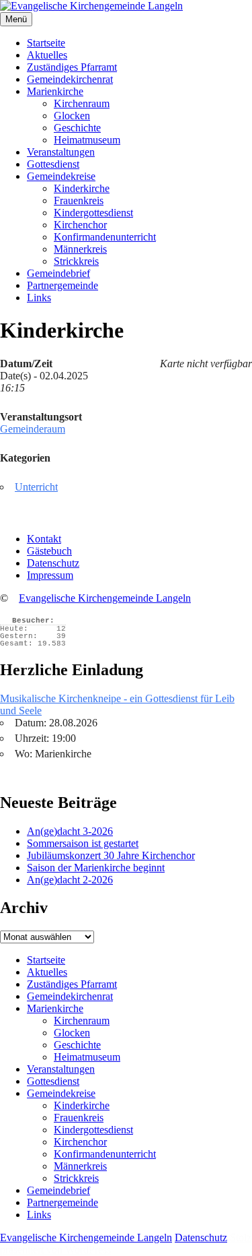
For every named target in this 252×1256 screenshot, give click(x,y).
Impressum (50, 575)
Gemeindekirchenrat (70, 79)
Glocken (72, 115)
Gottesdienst (53, 164)
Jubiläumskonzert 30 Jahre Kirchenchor (111, 855)
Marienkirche (55, 91)
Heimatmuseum (87, 140)
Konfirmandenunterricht (105, 237)
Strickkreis (76, 261)
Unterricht (36, 487)
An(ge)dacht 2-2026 (70, 879)
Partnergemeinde (62, 285)
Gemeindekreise (61, 176)
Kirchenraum (82, 103)
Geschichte (77, 127)
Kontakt (44, 538)
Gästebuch (49, 551)
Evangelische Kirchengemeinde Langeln (105, 598)
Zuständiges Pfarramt (72, 67)
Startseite (46, 43)
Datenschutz (53, 563)
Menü (16, 19)
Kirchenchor (80, 224)
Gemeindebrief (58, 273)
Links (39, 297)
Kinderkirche (82, 188)
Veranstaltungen (61, 152)
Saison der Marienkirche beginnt (96, 867)
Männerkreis (80, 249)
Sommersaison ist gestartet (82, 843)
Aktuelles (47, 55)
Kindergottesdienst (93, 212)
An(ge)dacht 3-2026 (70, 831)
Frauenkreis (78, 200)
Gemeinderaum (32, 429)
